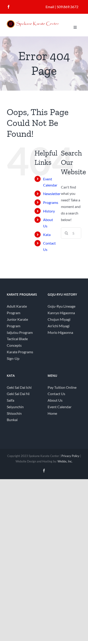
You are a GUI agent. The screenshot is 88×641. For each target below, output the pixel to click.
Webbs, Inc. (65, 461)
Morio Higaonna (60, 332)
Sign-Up (13, 358)
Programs (50, 202)
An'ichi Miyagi (58, 326)
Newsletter (51, 193)
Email (50, 7)
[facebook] (8, 7)
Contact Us (56, 393)
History (49, 211)
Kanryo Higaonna (61, 313)
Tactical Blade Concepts (17, 342)
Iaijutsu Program (20, 332)
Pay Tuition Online (62, 387)
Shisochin (14, 413)
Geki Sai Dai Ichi (19, 387)
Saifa (10, 400)
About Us (55, 400)
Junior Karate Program (17, 322)
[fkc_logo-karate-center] (36, 22)
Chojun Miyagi (59, 319)
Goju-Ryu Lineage (61, 306)
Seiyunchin (15, 407)
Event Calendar (60, 407)
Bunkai (12, 419)
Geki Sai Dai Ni (18, 393)
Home (52, 413)
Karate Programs (20, 352)
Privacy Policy (70, 456)
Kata (47, 234)
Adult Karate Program (17, 309)
